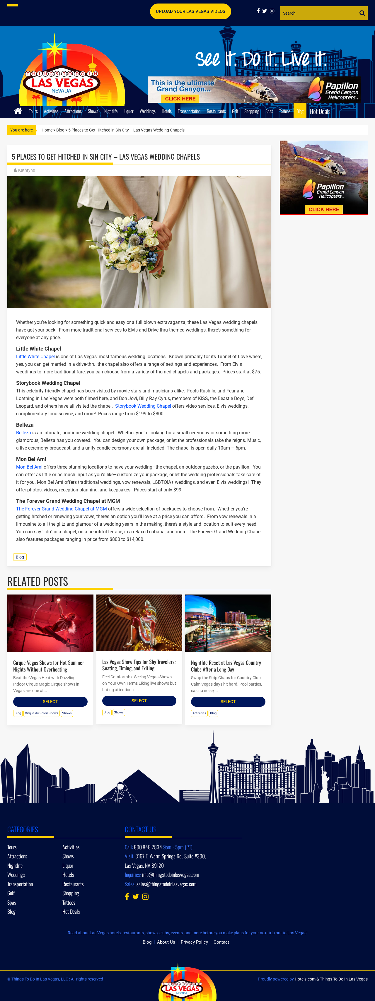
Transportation (189, 111)
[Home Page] (18, 110)
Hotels (167, 111)
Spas (269, 111)
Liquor (129, 111)
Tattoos (284, 111)
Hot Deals (320, 111)
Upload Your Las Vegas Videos (190, 11)
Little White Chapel (36, 356)
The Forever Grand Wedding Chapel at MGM (61, 509)
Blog (300, 111)
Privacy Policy (194, 942)
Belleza (23, 432)
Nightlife (110, 111)
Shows (93, 111)
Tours (33, 111)
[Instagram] (273, 11)
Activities (51, 111)
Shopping (251, 111)
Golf (235, 111)
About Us (166, 942)
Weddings (148, 111)
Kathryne (26, 170)
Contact (221, 942)
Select (50, 701)
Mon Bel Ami (29, 467)
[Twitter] (266, 11)
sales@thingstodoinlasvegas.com (167, 884)
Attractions (73, 111)
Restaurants (216, 111)
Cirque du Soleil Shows (41, 713)
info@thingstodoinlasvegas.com (170, 874)
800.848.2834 (148, 847)
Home (47, 130)
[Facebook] (259, 11)
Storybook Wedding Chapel (142, 406)
